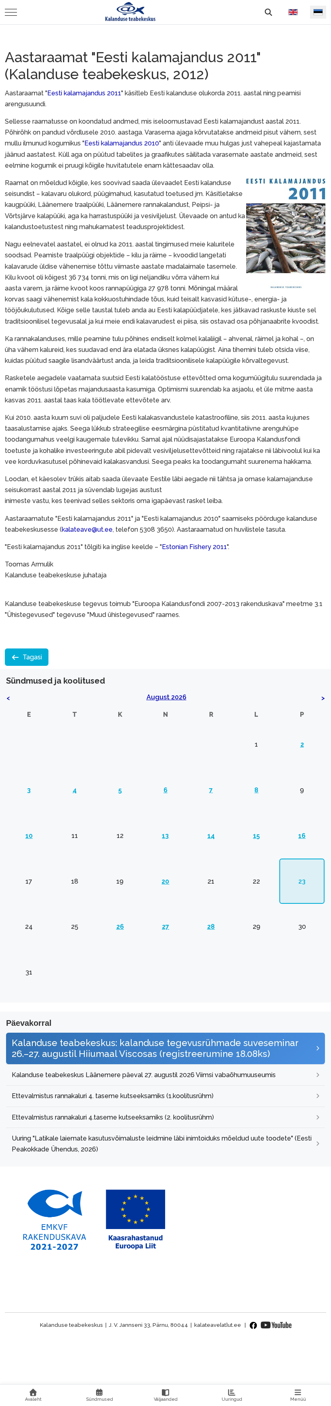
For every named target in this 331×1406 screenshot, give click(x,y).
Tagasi (32, 657)
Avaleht (33, 1399)
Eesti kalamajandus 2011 (84, 93)
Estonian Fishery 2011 (194, 547)
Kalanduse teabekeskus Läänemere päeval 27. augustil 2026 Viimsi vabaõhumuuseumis (144, 1075)
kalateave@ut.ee (87, 529)
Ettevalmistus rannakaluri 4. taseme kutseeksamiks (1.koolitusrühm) (113, 1096)
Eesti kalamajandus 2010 (121, 143)
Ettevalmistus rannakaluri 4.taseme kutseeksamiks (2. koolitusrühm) (113, 1117)
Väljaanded (166, 1399)
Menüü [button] (298, 1399)
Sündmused (99, 1399)
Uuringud (232, 1399)
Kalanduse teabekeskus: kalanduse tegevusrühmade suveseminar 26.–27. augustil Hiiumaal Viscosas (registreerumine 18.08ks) (155, 1048)
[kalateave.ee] (130, 12)
